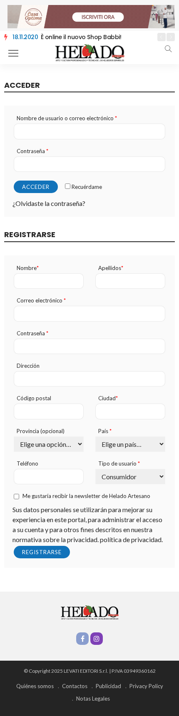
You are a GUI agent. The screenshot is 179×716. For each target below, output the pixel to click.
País (105, 431)
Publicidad (108, 686)
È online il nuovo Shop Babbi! (66, 37)
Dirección (28, 366)
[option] (81, 37)
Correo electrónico (41, 300)
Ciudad (108, 398)
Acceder (36, 186)
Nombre (28, 268)
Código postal (34, 398)
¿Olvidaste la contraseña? (48, 203)
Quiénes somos (35, 686)
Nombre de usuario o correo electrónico (67, 118)
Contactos (74, 686)
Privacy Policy (146, 686)
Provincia (41, 431)
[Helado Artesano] (89, 52)
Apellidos (110, 268)
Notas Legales (93, 698)
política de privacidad (131, 539)
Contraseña (32, 151)
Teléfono (27, 464)
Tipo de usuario (119, 464)
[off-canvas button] (13, 53)
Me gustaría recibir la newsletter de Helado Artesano (86, 496)
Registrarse (42, 552)
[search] (168, 48)
